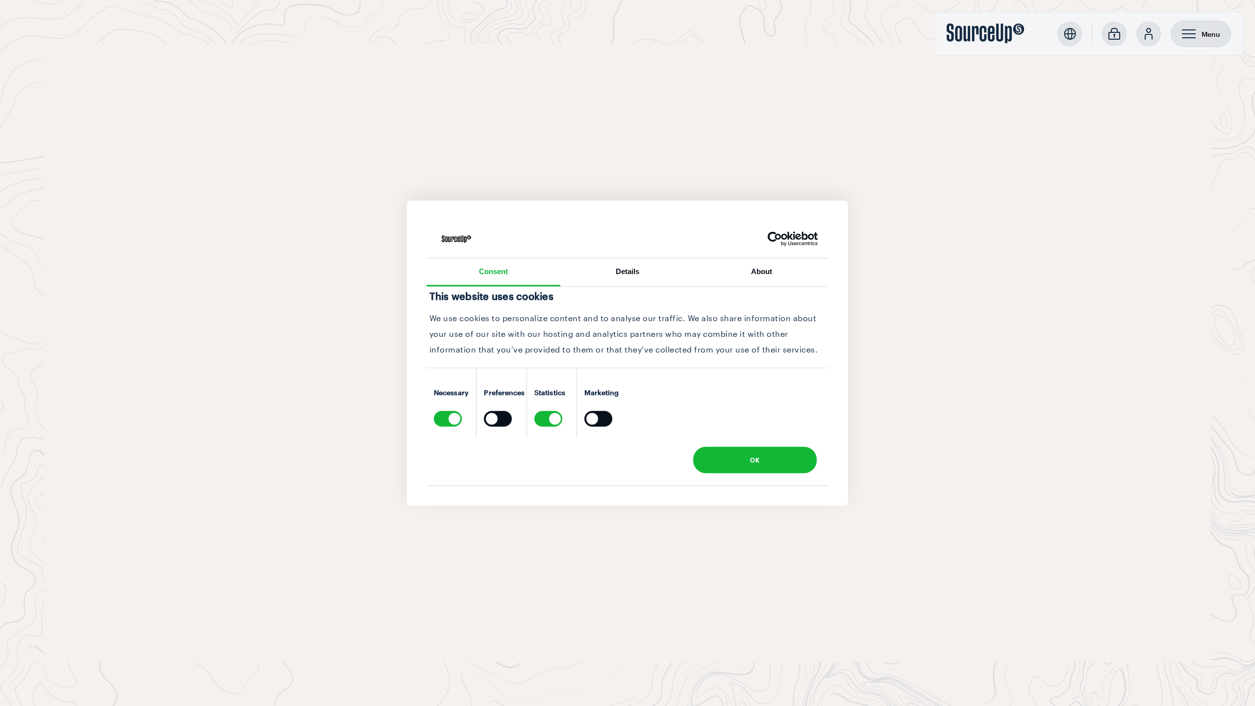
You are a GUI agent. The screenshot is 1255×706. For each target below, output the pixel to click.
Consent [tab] (493, 271)
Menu (1211, 34)
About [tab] (762, 271)
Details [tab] (628, 271)
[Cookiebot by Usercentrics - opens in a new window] (775, 239)
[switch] (498, 419)
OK (754, 459)
